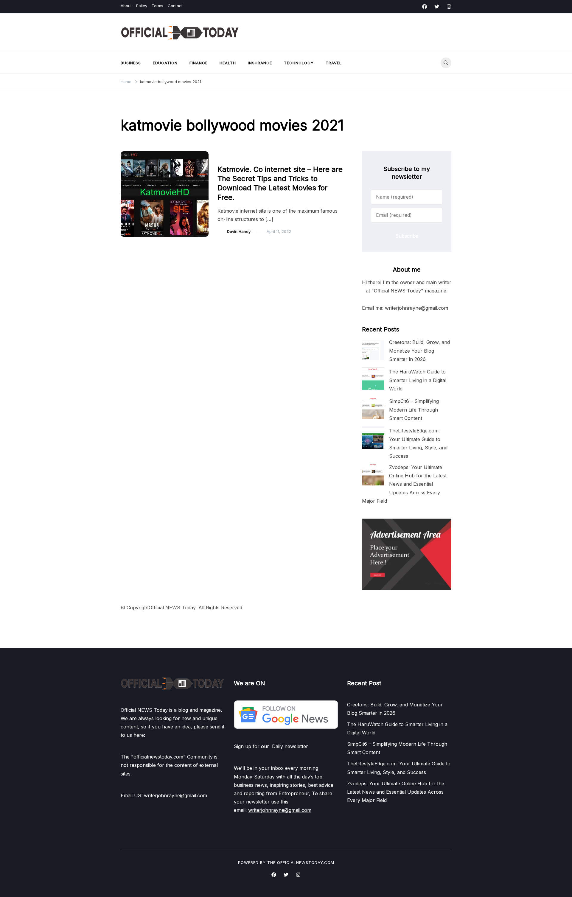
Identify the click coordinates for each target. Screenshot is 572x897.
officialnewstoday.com (305, 862)
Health (228, 62)
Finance (198, 62)
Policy (141, 5)
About (126, 5)
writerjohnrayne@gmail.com (279, 810)
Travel (334, 62)
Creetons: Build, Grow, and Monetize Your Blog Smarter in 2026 (419, 350)
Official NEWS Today (172, 608)
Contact (175, 5)
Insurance (260, 62)
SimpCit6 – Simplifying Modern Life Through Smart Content (414, 409)
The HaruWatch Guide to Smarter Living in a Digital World (417, 380)
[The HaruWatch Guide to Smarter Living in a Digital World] (373, 378)
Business (131, 62)
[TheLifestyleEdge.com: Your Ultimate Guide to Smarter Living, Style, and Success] (373, 437)
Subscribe (406, 236)
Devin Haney (239, 231)
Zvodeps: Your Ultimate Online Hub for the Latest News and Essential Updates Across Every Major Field (404, 484)
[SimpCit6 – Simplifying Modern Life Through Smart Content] (373, 408)
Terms (157, 5)
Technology (299, 62)
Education (165, 62)
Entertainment (234, 157)
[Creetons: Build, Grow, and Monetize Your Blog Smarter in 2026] (373, 349)
